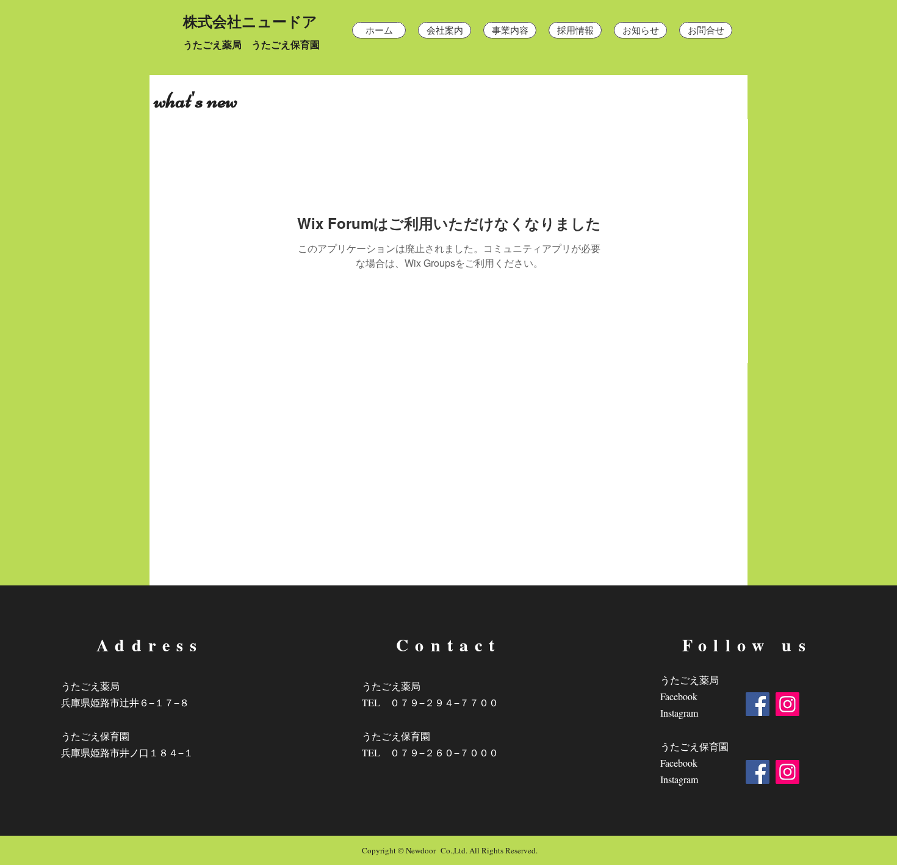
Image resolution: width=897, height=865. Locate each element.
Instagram (679, 712)
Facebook (678, 696)
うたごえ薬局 (689, 679)
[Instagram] (787, 704)
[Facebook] (757, 704)
